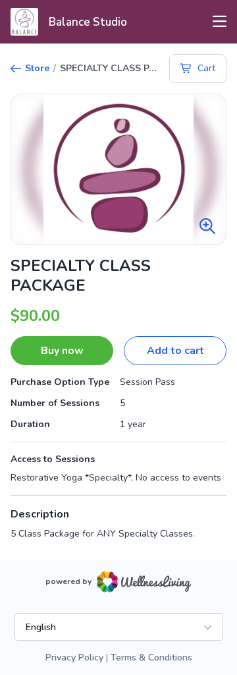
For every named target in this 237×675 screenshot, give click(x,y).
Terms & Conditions (151, 657)
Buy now (62, 350)
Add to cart (175, 350)
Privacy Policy (74, 657)
